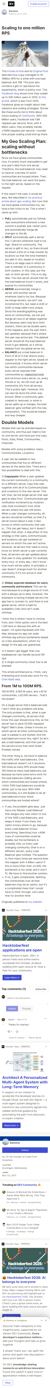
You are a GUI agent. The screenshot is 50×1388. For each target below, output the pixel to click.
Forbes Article (15, 71)
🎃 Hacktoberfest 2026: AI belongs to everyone (24, 1280)
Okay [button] (8, 1382)
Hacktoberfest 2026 (17, 1296)
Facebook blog (10, 93)
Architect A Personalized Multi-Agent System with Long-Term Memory (25, 1082)
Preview (26, 1008)
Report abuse (35, 1037)
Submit (12, 1008)
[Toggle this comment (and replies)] (4, 1024)
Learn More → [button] (12, 977)
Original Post (40, 71)
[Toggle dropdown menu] (46, 910)
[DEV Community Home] (11, 4)
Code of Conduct (16, 1037)
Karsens (13, 11)
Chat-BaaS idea (11, 679)
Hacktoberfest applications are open (22, 947)
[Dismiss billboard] (46, 1320)
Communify (28, 115)
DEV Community (27, 1184)
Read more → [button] (11, 1125)
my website (35, 901)
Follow (25, 1150)
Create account (38, 3)
